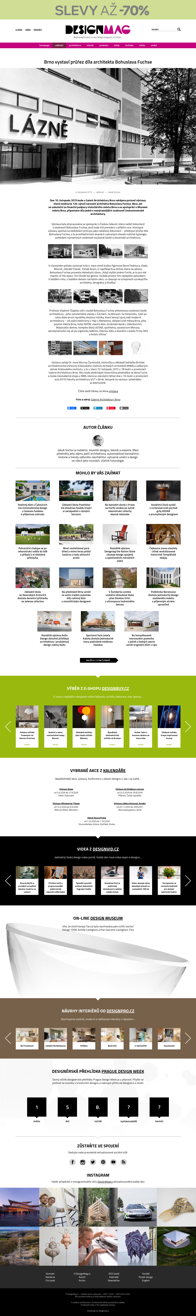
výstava (113, 391)
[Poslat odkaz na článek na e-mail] (124, 407)
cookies (122, 1302)
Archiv (82, 1280)
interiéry (38, 29)
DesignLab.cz (104, 1310)
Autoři (82, 1277)
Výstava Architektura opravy (130, 789)
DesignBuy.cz (115, 688)
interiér (90, 45)
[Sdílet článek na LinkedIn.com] (98, 407)
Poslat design (146, 1277)
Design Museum (106, 918)
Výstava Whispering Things (66, 803)
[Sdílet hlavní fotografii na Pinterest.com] (111, 407)
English (146, 1280)
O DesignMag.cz (82, 1274)
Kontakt (50, 1274)
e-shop (19, 29)
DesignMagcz (105, 1182)
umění (154, 45)
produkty (103, 45)
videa (28, 29)
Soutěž (145, 1274)
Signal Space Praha (96, 817)
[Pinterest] (103, 1162)
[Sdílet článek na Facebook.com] (71, 407)
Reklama (50, 1277)
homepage (44, 45)
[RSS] (123, 1162)
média (142, 45)
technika (129, 45)
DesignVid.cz (106, 849)
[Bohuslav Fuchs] (136, 348)
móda (117, 45)
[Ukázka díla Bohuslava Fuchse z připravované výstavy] (98, 126)
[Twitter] (93, 1162)
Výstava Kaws (66, 789)
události (59, 45)
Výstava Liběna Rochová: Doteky (130, 803)
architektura (75, 45)
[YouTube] (113, 1162)
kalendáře (114, 770)
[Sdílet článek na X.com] (84, 407)
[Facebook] (72, 1162)
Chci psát (50, 1280)
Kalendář (114, 1277)
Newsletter (114, 1280)
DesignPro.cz (120, 1011)
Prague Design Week (123, 1071)
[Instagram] (83, 1162)
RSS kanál (114, 1274)
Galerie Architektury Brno (105, 399)
